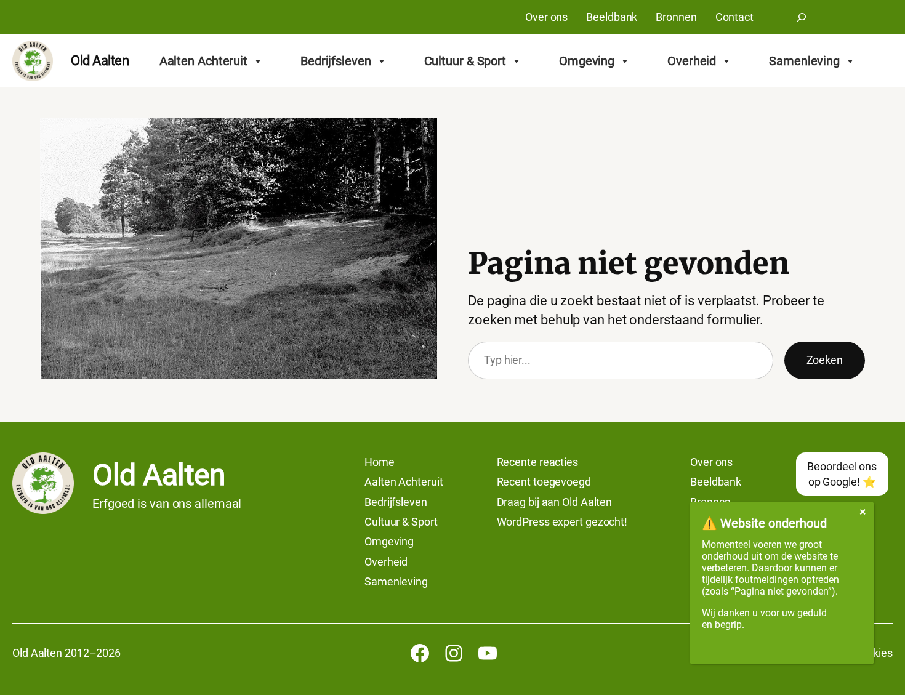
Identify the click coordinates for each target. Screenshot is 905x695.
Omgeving (586, 61)
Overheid (691, 61)
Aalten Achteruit (203, 61)
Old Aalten (100, 60)
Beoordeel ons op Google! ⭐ (842, 474)
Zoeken (824, 359)
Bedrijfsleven (335, 61)
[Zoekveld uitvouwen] (801, 17)
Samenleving (804, 61)
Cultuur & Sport (465, 61)
